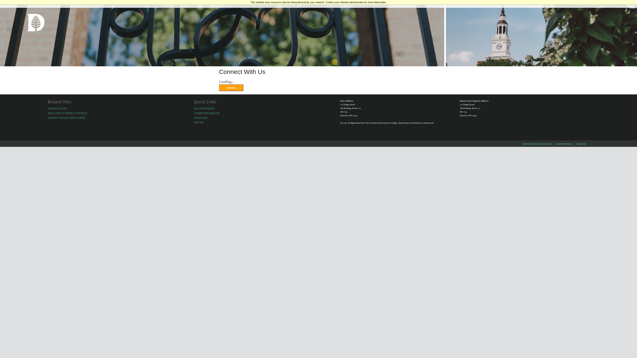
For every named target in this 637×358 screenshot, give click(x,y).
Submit (231, 88)
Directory (199, 122)
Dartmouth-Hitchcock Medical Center (66, 117)
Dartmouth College (57, 108)
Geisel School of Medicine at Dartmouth (67, 113)
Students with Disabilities (207, 113)
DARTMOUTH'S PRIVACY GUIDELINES (536, 143)
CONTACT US (581, 143)
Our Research (201, 117)
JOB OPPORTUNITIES (564, 143)
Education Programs (204, 108)
